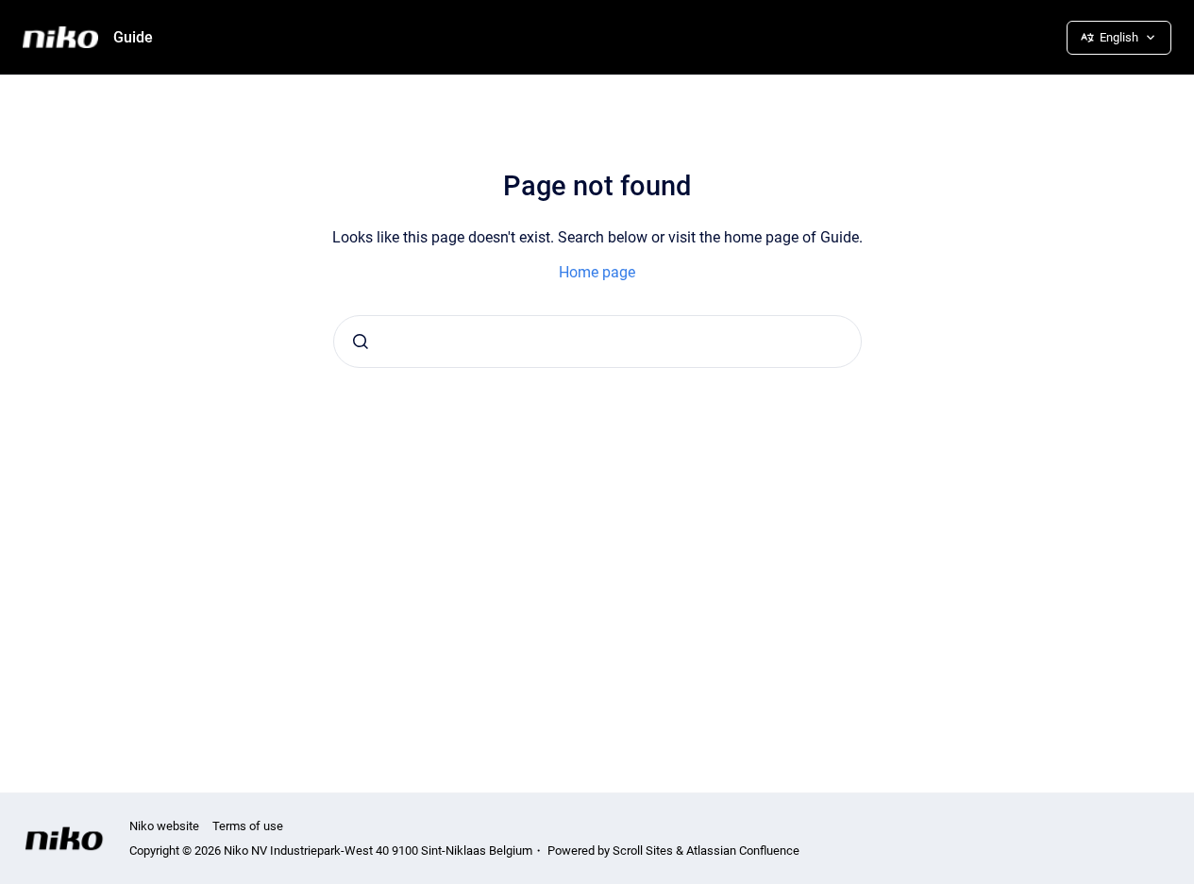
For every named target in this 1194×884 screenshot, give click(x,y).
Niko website (164, 826)
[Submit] (360, 341)
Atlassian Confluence (742, 850)
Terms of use (247, 826)
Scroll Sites (643, 850)
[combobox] (597, 341)
